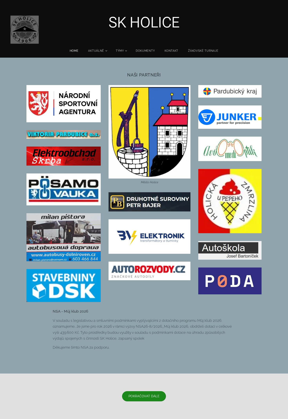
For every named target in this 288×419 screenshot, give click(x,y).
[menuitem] (76, 51)
